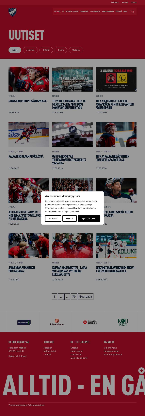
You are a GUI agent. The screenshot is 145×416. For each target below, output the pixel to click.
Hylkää (69, 218)
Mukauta (53, 218)
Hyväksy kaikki (89, 218)
